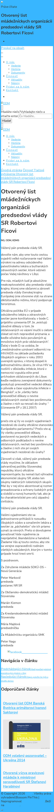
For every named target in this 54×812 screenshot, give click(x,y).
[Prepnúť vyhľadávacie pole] (2, 107)
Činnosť (12, 76)
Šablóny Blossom (33, 801)
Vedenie (16, 65)
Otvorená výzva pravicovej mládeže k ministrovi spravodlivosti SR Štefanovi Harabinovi (24, 780)
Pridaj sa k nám (18, 86)
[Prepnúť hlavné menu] (2, 52)
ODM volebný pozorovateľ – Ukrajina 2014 (25, 757)
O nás (10, 62)
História (15, 69)
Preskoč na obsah (12, 48)
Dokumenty (18, 72)
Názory (15, 83)
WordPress (12, 805)
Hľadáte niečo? (11, 112)
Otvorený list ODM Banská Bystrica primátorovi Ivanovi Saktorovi (24, 708)
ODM (29, 794)
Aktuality (16, 79)
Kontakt (12, 90)
